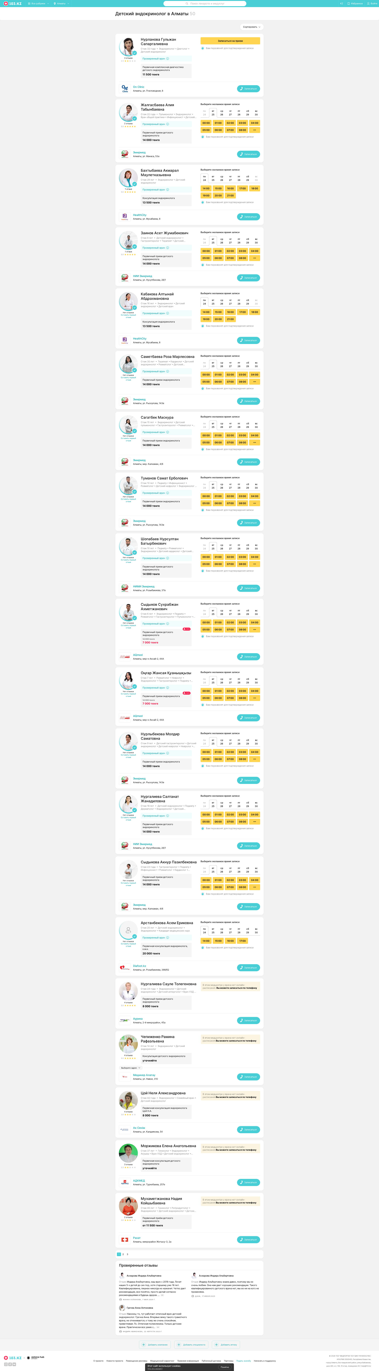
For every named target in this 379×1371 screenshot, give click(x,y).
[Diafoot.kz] (189, 967)
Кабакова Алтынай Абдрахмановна (157, 296)
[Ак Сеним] (189, 1129)
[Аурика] (189, 1020)
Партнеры (228, 1361)
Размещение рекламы (136, 1361)
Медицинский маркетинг (162, 1361)
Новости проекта (114, 1361)
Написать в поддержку (265, 1361)
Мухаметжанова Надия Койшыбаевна (161, 1201)
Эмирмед (139, 152)
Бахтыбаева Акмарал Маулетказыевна (160, 172)
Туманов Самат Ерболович (164, 478)
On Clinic (138, 86)
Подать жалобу (243, 1361)
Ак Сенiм (139, 1127)
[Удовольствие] (189, 1239)
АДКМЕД (139, 1180)
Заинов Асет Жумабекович (164, 233)
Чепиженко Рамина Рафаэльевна (158, 1039)
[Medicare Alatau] (189, 1077)
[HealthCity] (189, 217)
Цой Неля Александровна (163, 1093)
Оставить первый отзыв (128, 316)
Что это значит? (155, 1368)
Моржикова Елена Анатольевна (168, 1146)
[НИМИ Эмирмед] (189, 588)
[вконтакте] (14, 1364)
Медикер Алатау (144, 1075)
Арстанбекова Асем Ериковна (167, 923)
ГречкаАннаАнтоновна (140, 1307)
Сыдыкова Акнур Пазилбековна (169, 862)
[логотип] (13, 3)
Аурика (138, 1018)
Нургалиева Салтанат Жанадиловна (160, 798)
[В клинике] (189, 88)
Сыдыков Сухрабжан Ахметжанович (159, 606)
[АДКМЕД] (189, 1182)
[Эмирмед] (189, 154)
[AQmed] (189, 657)
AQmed (138, 654)
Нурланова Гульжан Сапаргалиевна (158, 41)
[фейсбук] (10, 1364)
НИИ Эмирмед (142, 276)
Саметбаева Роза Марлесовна (168, 356)
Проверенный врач (154, 58)
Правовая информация (188, 1361)
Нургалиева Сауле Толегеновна (168, 984)
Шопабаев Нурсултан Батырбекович (160, 541)
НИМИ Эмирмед (144, 586)
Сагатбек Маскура (157, 417)
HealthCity (139, 214)
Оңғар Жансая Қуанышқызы (166, 673)
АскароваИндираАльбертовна (144, 1275)
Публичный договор (211, 1361)
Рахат (137, 1237)
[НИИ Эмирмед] (189, 278)
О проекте (98, 1361)
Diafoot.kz (139, 965)
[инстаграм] (6, 1364)
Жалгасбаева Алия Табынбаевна (157, 107)
